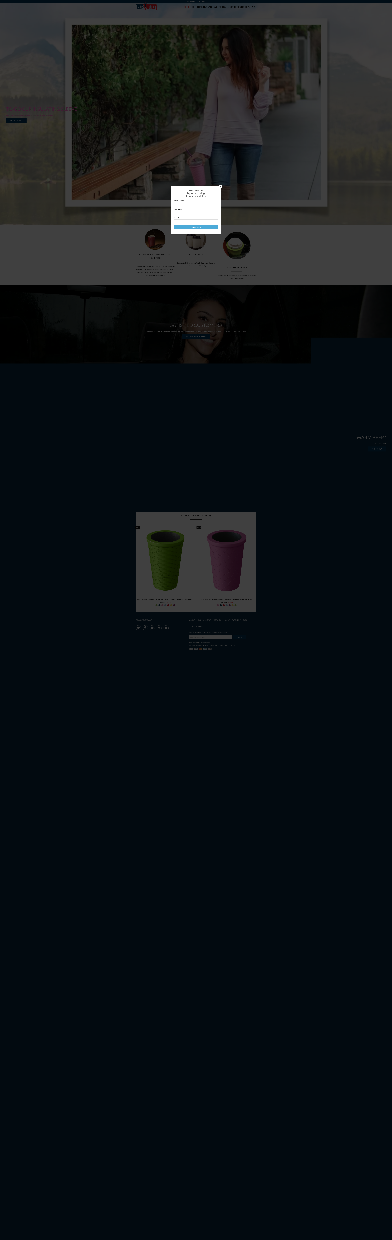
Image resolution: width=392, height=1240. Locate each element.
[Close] (220, 186)
